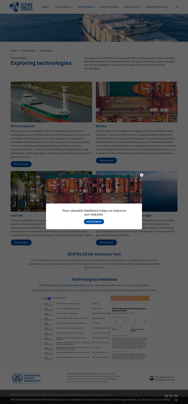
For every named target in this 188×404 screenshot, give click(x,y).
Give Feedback (94, 221)
